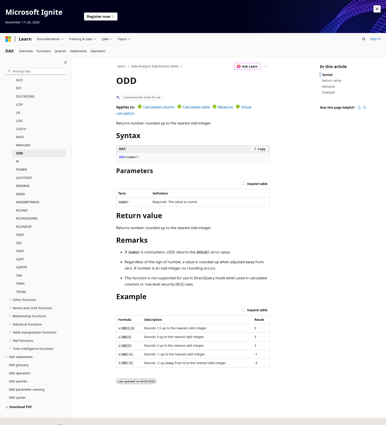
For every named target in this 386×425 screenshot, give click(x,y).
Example (328, 92)
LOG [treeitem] (19, 120)
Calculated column (158, 107)
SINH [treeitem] (20, 251)
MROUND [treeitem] (23, 145)
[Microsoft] (8, 39)
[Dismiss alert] (377, 8)
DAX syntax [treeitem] (17, 397)
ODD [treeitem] (19, 153)
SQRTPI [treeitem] (21, 267)
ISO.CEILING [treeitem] (25, 96)
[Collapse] (65, 62)
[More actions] (266, 66)
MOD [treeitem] (20, 137)
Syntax (327, 75)
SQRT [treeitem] (20, 259)
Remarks (328, 86)
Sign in (375, 39)
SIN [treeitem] (18, 243)
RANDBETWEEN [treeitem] (27, 202)
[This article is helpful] (359, 107)
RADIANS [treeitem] (23, 186)
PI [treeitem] (17, 161)
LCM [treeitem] (19, 104)
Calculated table (196, 107)
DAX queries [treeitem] (18, 381)
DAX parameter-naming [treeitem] (26, 389)
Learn (121, 66)
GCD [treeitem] (19, 80)
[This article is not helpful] (364, 107)
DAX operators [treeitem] (19, 373)
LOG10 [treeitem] (21, 129)
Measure (225, 107)
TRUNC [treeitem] (21, 292)
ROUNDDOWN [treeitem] (27, 218)
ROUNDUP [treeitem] (23, 226)
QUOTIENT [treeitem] (24, 178)
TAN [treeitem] (19, 275)
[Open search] (363, 39)
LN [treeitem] (18, 112)
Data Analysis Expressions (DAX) (154, 66)
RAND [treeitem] (20, 194)
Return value (331, 80)
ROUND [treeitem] (21, 210)
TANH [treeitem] (20, 283)
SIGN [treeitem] (20, 234)
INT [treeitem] (18, 88)
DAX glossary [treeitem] (18, 365)
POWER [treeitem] (21, 169)
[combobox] (35, 71)
